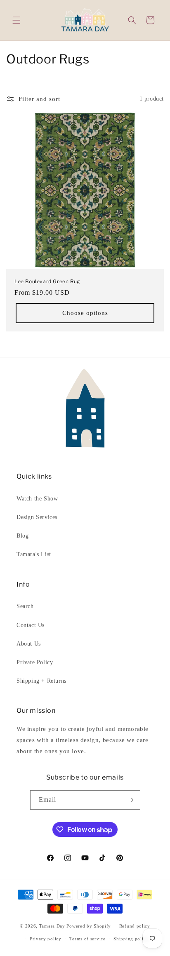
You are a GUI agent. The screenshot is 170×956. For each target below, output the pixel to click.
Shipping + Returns (41, 681)
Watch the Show (37, 499)
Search (25, 606)
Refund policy (134, 925)
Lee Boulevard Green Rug (47, 281)
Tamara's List (34, 554)
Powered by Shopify (88, 925)
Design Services (37, 517)
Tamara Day (52, 925)
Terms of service (87, 938)
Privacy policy (45, 938)
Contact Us (31, 625)
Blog (22, 536)
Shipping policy (131, 938)
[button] (16, 20)
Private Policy (35, 662)
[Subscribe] (131, 800)
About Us (29, 644)
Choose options (85, 313)
